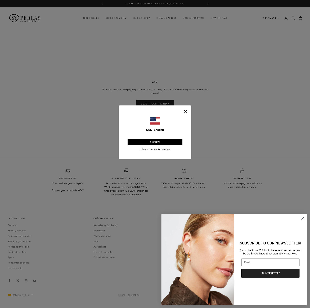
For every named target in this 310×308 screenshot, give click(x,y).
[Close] (185, 111)
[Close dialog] (302, 218)
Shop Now (155, 142)
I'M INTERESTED (270, 273)
